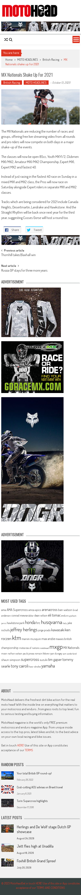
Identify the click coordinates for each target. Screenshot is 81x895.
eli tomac (54, 615)
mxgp (56, 646)
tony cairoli (19, 666)
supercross (30, 659)
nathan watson (15, 653)
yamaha (48, 666)
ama (3, 610)
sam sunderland (70, 653)
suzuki (44, 660)
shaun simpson (10, 660)
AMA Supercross (17, 609)
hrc (38, 623)
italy (65, 623)
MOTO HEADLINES (27, 60)
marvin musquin (31, 639)
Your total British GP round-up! (34, 773)
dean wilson (40, 615)
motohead (44, 648)
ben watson (65, 610)
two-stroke (35, 666)
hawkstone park (15, 623)
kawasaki (57, 629)
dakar (31, 615)
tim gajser (55, 659)
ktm (16, 637)
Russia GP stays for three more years (24, 270)
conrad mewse (19, 615)
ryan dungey (55, 653)
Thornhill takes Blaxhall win (18, 255)
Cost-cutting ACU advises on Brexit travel (40, 787)
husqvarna (51, 622)
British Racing (51, 60)
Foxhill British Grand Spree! (36, 861)
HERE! (20, 745)
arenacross (50, 609)
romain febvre (42, 653)
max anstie (48, 639)
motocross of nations (29, 647)
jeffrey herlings (23, 629)
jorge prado (44, 630)
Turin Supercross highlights (32, 801)
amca (31, 610)
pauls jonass (28, 653)
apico (38, 610)
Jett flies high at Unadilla (35, 846)
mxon (4, 653)
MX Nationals (71, 648)
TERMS (29, 750)
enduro (65, 615)
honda (30, 622)
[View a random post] (6, 39)
